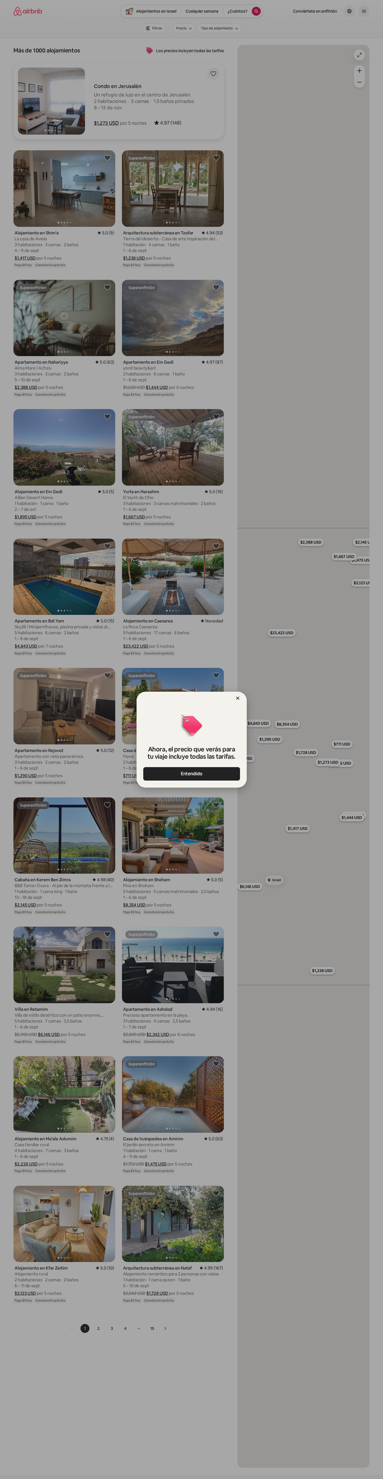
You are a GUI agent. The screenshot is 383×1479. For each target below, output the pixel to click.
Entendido (191, 774)
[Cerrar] (238, 698)
